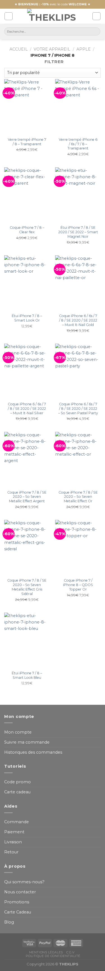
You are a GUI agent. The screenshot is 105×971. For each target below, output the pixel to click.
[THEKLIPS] (52, 16)
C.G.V (70, 952)
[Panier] (96, 16)
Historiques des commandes (33, 752)
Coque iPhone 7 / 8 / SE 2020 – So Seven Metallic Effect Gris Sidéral (26, 587)
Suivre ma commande (27, 742)
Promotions (16, 902)
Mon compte (18, 732)
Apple (83, 49)
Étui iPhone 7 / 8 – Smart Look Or (27, 318)
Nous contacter (20, 891)
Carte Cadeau (17, 912)
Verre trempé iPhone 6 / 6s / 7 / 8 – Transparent (78, 144)
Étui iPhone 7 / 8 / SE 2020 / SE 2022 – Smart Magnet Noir (78, 232)
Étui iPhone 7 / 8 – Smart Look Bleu (27, 675)
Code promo (17, 781)
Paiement (14, 831)
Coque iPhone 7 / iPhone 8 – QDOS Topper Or (78, 584)
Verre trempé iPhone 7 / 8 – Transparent (27, 141)
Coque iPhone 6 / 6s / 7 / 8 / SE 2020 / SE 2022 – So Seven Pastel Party (78, 408)
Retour (11, 852)
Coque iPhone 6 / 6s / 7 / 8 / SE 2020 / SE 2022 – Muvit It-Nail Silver (27, 408)
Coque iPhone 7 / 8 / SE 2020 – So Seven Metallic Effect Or (78, 496)
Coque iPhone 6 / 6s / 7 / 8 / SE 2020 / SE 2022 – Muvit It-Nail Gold (78, 320)
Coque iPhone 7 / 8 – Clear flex (27, 229)
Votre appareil (52, 49)
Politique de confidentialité (53, 956)
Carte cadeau (17, 791)
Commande (16, 821)
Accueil (19, 49)
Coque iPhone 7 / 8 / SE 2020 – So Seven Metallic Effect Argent (26, 496)
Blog (9, 922)
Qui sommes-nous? (24, 881)
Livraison (13, 841)
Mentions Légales (46, 952)
